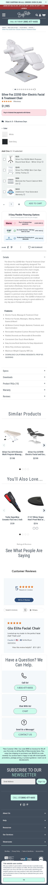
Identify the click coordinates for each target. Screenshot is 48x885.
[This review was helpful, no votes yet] (34, 647)
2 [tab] (22, 469)
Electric (31, 27)
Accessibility (39, 851)
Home (4, 27)
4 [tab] (28, 469)
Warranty (6, 390)
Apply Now (38, 231)
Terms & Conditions (28, 851)
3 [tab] (25, 469)
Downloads (8, 377)
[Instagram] (24, 805)
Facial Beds (23, 27)
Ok (24, 880)
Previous (3, 445)
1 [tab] (20, 469)
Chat (25, 711)
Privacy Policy (16, 851)
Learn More (38, 223)
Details (6, 257)
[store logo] (23, 13)
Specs (5, 371)
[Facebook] (20, 805)
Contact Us (25, 734)
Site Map (7, 851)
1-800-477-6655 (25, 687)
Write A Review (24, 600)
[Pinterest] (27, 805)
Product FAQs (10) (11, 383)
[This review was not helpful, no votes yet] (38, 647)
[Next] (34, 89)
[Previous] (13, 89)
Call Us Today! (24, 21)
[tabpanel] (24, 311)
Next (44, 445)
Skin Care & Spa (13, 27)
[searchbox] (13, 610)
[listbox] (24, 138)
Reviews (6, 396)
